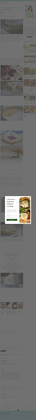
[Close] (30, 197)
